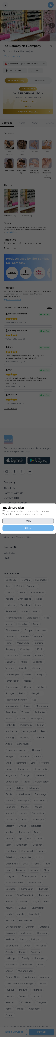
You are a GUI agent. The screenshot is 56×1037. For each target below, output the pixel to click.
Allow (28, 528)
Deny (28, 520)
